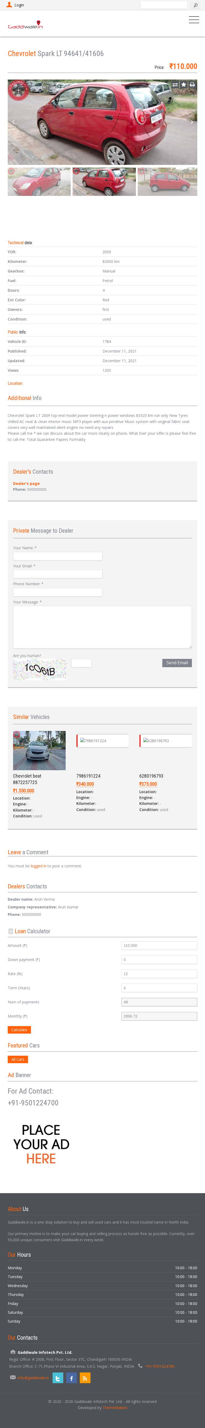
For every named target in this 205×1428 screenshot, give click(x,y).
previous (13, 122)
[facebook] (71, 1377)
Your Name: (25, 547)
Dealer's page (26, 483)
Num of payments (23, 1001)
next (192, 122)
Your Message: (27, 601)
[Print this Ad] (192, 84)
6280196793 (151, 776)
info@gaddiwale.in (33, 1377)
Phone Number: (28, 583)
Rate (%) (15, 973)
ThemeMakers (115, 1407)
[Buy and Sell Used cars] (25, 23)
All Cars (17, 1059)
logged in (38, 865)
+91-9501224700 (160, 1366)
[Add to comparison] (175, 84)
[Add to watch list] (183, 84)
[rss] (85, 1377)
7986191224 (88, 776)
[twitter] (58, 1377)
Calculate (19, 1029)
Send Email (177, 663)
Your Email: (24, 565)
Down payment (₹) (24, 959)
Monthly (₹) (17, 1016)
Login (19, 4)
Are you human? (27, 655)
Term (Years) (19, 987)
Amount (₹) (17, 945)
